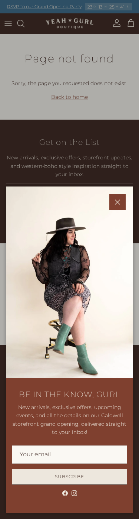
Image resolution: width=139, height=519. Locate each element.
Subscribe (70, 476)
